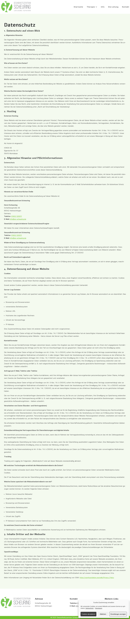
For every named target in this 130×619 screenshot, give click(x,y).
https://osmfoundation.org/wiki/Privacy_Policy (97, 578)
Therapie (91, 7)
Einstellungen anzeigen (118, 614)
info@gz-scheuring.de (18, 219)
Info (103, 7)
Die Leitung (113, 7)
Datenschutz (90, 608)
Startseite (78, 7)
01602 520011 (16, 216)
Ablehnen (103, 614)
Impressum (98, 608)
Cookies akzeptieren (88, 614)
